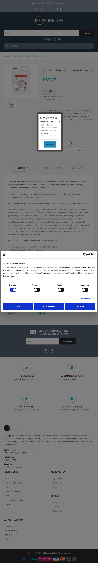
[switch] (37, 290)
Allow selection (49, 306)
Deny (18, 306)
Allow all (80, 306)
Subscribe (50, 144)
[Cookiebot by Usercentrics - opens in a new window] (84, 255)
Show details (85, 299)
